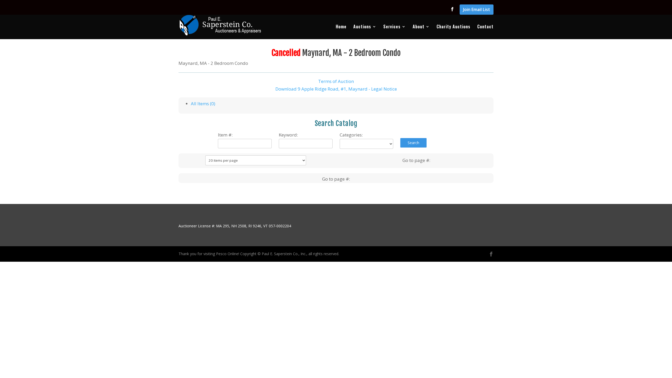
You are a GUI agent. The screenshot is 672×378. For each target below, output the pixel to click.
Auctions (362, 27)
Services (392, 27)
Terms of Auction (336, 81)
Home (341, 27)
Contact (485, 27)
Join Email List (476, 9)
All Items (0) (203, 104)
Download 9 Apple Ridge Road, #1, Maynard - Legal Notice (336, 89)
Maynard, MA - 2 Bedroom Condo (351, 53)
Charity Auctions (453, 27)
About (418, 27)
